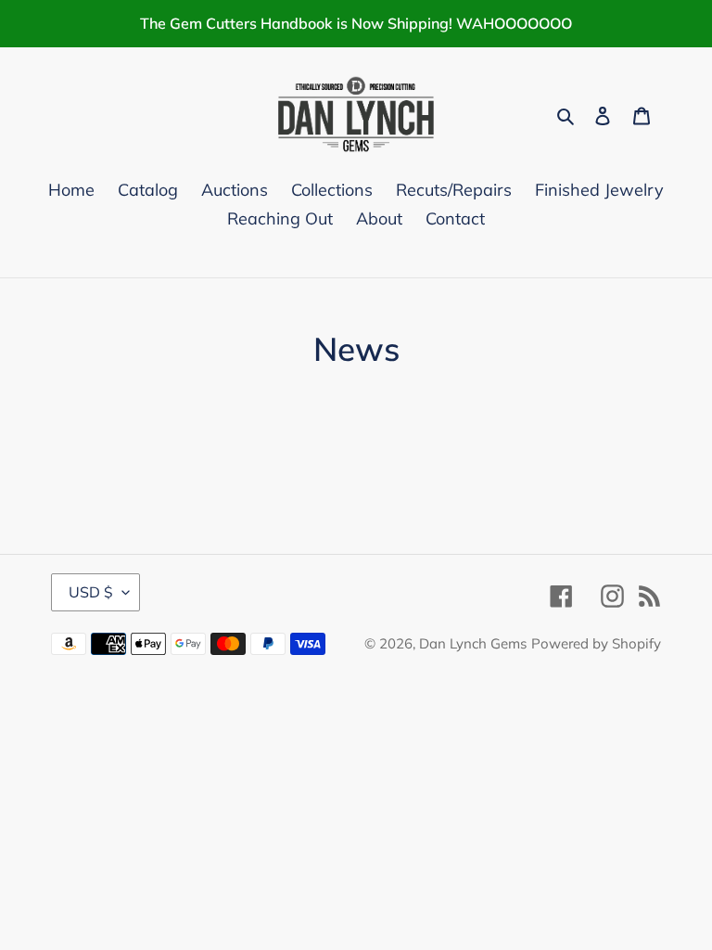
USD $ (91, 592)
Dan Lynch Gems (473, 643)
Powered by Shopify (596, 643)
